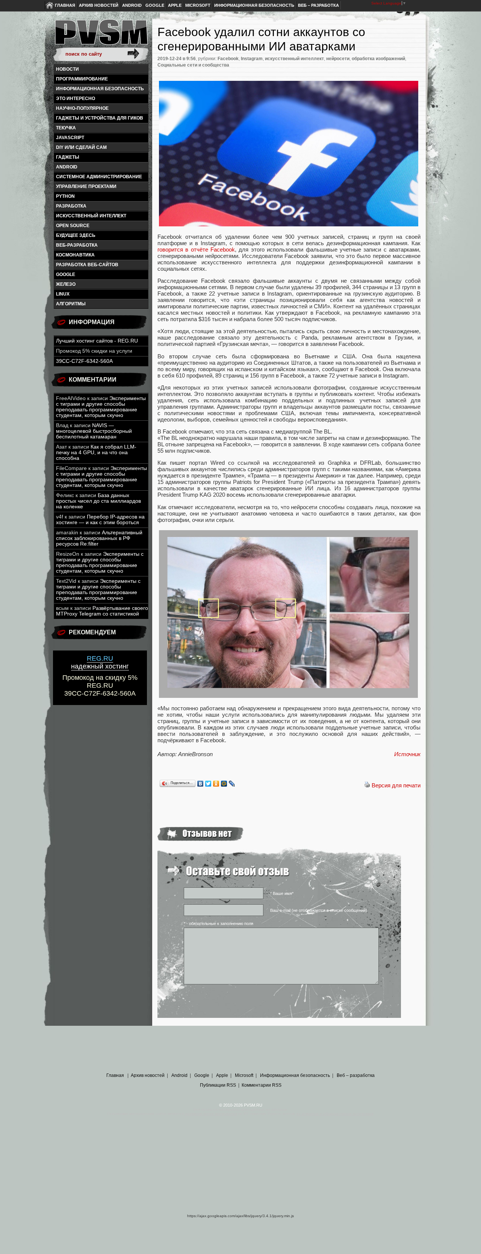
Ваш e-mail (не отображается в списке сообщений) (318, 910)
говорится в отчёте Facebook (196, 249)
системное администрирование (99, 176)
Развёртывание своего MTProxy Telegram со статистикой (102, 611)
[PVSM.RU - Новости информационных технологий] (101, 35)
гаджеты (67, 157)
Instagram (252, 58)
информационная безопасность (100, 88)
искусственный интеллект (91, 215)
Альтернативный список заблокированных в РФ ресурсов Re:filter (99, 538)
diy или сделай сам (81, 147)
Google (154, 5)
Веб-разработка (77, 245)
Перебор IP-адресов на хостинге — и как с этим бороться (100, 519)
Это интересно (75, 98)
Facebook (228, 58)
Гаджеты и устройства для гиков (99, 118)
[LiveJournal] (232, 783)
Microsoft (197, 5)
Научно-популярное (82, 108)
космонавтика (75, 255)
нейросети (337, 58)
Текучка (66, 127)
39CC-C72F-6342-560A (84, 361)
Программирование (82, 79)
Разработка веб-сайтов (87, 264)
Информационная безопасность (254, 5)
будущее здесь (75, 235)
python (65, 196)
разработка (71, 206)
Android (132, 5)
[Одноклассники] (216, 783)
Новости (67, 69)
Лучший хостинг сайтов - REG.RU (97, 341)
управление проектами (86, 186)
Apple (175, 5)
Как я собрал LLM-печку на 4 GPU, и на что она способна (96, 452)
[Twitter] (208, 783)
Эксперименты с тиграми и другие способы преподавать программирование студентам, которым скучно (101, 407)
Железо (66, 284)
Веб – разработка (318, 5)
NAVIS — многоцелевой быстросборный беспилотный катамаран (94, 431)
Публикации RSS (218, 1085)
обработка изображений (378, 58)
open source (72, 225)
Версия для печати (396, 785)
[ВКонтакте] (200, 783)
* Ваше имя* (281, 893)
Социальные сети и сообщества (193, 65)
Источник (407, 754)
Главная (65, 5)
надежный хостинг (100, 662)
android (66, 167)
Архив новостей (98, 5)
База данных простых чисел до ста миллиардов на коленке (98, 501)
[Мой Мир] (224, 783)
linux (63, 294)
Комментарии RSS (261, 1085)
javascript (70, 137)
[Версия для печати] (367, 785)
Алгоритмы (71, 303)
